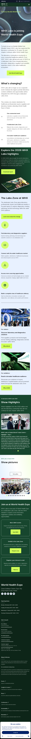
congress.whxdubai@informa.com (7, 641)
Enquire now (15, 551)
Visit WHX (15, 532)
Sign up (15, 569)
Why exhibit (6, 388)
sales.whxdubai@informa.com (6, 627)
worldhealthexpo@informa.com (7, 632)
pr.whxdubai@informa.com (6, 637)
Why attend (6, 346)
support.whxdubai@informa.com (7, 647)
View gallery (15, 474)
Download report (8, 172)
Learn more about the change (11, 216)
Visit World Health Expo (15, 73)
